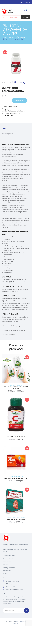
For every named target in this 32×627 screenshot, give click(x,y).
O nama (5, 573)
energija (14, 517)
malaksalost (5, 113)
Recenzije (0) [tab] (7, 133)
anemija (12, 385)
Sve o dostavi (7, 562)
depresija (17, 111)
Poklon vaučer (7, 570)
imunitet (20, 385)
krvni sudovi (20, 517)
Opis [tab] (4, 128)
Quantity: (5, 96)
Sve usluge (6, 565)
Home (5, 37)
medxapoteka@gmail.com (14, 589)
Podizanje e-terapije (9, 568)
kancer (22, 111)
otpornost (15, 435)
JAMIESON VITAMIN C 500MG (16, 436)
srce (24, 517)
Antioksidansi (13, 109)
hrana (16, 385)
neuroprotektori (15, 113)
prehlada (21, 435)
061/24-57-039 (10, 587)
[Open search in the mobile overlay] (16, 17)
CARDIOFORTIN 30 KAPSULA (16, 519)
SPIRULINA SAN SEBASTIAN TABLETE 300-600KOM (16, 387)
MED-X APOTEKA (11, 621)
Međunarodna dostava (10, 559)
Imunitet (21, 37)
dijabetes (9, 517)
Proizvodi (11, 37)
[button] (29, 11)
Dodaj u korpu (19, 100)
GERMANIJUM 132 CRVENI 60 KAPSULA (16, 478)
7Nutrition (12, 335)
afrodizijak (10, 111)
